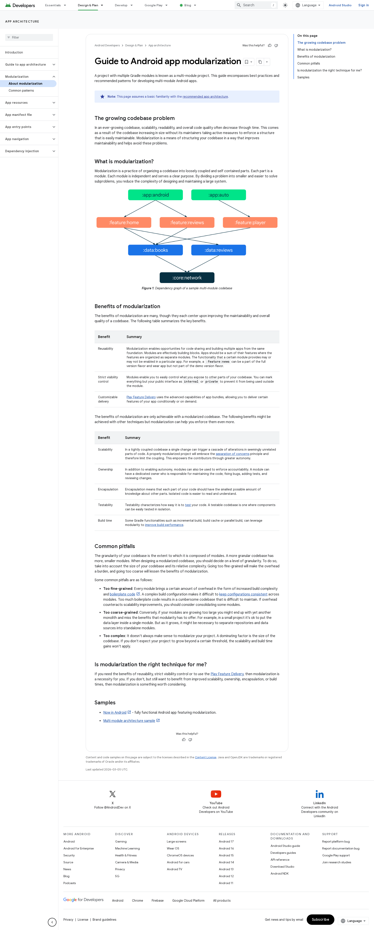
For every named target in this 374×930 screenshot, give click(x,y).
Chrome (137, 901)
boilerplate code (122, 594)
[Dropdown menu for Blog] (197, 5)
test (188, 505)
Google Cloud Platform (188, 901)
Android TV (174, 869)
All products (222, 901)
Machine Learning (127, 848)
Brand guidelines (104, 919)
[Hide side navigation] (52, 922)
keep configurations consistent (243, 594)
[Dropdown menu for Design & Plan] (104, 5)
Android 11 (226, 883)
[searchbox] (29, 37)
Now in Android (114, 712)
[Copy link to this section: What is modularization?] (158, 162)
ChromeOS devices (180, 855)
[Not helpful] (276, 45)
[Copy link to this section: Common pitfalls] (139, 546)
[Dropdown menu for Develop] (133, 5)
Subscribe (320, 919)
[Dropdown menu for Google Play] (168, 5)
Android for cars (178, 862)
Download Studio (282, 867)
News (67, 869)
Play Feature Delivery (141, 397)
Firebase (158, 901)
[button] (25, 64)
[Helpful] (269, 45)
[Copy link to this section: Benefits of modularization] (164, 306)
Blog (187, 5)
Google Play (154, 5)
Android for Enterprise (78, 848)
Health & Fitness (126, 855)
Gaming (121, 841)
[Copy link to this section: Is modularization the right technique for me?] (211, 665)
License (83, 919)
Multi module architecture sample (129, 721)
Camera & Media (126, 862)
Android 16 (226, 848)
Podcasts (69, 883)
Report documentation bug (340, 848)
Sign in (363, 5)
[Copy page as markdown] (260, 62)
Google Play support (336, 855)
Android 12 (226, 876)
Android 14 (226, 862)
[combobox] (256, 5)
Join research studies (336, 862)
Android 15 (226, 855)
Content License (205, 757)
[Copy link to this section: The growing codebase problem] (179, 118)
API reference (280, 860)
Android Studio (340, 5)
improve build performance (164, 525)
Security (69, 855)
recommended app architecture (205, 97)
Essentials (53, 5)
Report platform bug (336, 841)
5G (117, 876)
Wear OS (173, 848)
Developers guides (283, 853)
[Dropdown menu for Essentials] (67, 5)
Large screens (176, 841)
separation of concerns (232, 454)
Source (68, 862)
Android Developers (107, 45)
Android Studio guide (285, 846)
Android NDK (280, 873)
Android (69, 841)
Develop (121, 5)
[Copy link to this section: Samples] (120, 703)
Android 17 (226, 841)
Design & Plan (88, 5)
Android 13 (226, 869)
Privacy (120, 869)
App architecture (22, 21)
